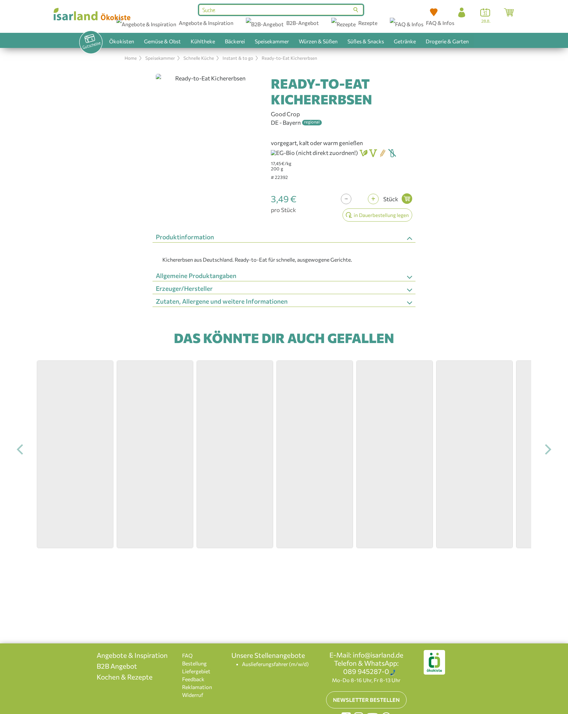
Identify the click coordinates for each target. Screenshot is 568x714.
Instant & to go (238, 58)
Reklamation (197, 687)
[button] (434, 12)
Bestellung (194, 663)
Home (131, 58)
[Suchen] (356, 10)
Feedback (193, 679)
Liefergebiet (196, 671)
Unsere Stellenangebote (268, 655)
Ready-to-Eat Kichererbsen (289, 58)
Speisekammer (160, 58)
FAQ (187, 655)
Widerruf (192, 695)
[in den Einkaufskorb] (407, 198)
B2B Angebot (117, 666)
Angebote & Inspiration (132, 655)
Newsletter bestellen (366, 700)
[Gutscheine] (91, 42)
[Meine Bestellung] (509, 12)
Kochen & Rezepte (125, 677)
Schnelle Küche (198, 58)
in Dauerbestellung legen (381, 215)
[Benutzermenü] (461, 12)
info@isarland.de (378, 655)
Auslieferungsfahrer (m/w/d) (275, 664)
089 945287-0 (366, 671)
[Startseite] (91, 14)
